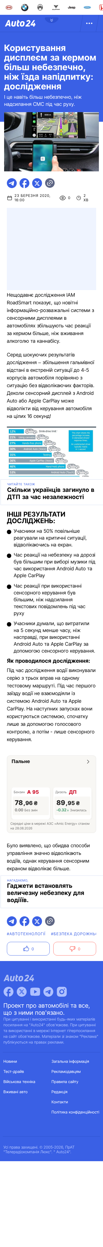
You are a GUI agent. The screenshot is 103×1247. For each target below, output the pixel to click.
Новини (10, 1061)
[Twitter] (22, 992)
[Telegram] (48, 992)
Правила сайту (65, 1081)
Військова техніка (19, 1081)
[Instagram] (62, 992)
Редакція (60, 1092)
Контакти (60, 1102)
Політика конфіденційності (75, 1112)
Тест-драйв (14, 1071)
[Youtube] (35, 992)
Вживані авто (16, 1092)
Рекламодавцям (66, 1071)
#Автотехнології (26, 934)
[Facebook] (8, 992)
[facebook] (24, 183)
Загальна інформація (70, 1061)
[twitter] (37, 183)
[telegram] (12, 183)
